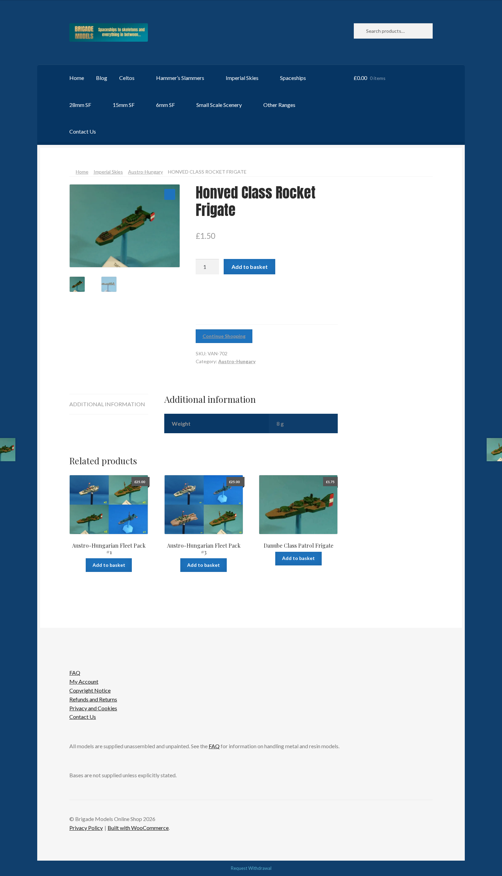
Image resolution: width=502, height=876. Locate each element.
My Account (83, 681)
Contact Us (82, 131)
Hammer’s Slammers (180, 77)
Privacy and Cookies (93, 708)
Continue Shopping (224, 336)
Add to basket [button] (109, 565)
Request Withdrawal (251, 868)
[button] (169, 194)
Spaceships (293, 77)
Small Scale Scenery (219, 104)
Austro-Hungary (145, 172)
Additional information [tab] (107, 404)
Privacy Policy (86, 827)
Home (76, 77)
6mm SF (165, 104)
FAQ (74, 672)
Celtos (127, 77)
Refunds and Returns (93, 699)
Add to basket (250, 266)
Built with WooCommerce (138, 827)
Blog (101, 77)
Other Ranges (279, 104)
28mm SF (80, 104)
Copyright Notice (90, 690)
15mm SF (124, 104)
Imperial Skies (242, 77)
